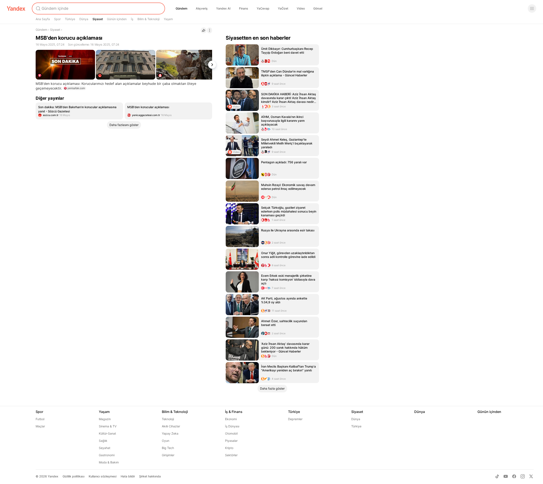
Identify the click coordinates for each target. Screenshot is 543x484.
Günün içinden (117, 19)
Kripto (229, 448)
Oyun (165, 440)
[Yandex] (16, 8)
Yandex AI (223, 8)
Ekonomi (231, 419)
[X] (531, 476)
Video (301, 8)
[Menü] (532, 8)
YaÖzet (283, 8)
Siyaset (97, 19)
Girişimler (168, 455)
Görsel (317, 8)
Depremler (295, 419)
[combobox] (98, 8)
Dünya (83, 19)
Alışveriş (202, 8)
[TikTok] (497, 476)
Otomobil (231, 433)
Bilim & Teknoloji (148, 19)
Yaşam (168, 19)
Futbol (40, 419)
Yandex (53, 476)
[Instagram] (522, 476)
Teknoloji (168, 419)
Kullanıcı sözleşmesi (102, 476)
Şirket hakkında (150, 476)
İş (132, 19)
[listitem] (79, 110)
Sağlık (103, 440)
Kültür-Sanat (107, 433)
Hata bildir (128, 476)
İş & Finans (233, 412)
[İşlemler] (209, 30)
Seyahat (104, 448)
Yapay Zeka (170, 433)
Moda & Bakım (109, 462)
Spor (57, 19)
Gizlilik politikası (73, 476)
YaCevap (263, 8)
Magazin (105, 419)
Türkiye (70, 19)
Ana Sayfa (43, 19)
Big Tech (168, 448)
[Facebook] (514, 476)
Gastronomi (107, 455)
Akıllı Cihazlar (171, 426)
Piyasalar (231, 440)
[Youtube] (505, 476)
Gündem (181, 8)
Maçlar (40, 426)
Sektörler (231, 455)
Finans (243, 8)
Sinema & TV (107, 426)
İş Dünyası (232, 426)
